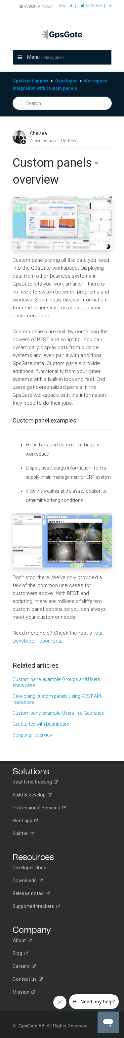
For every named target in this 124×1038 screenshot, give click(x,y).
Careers (22, 966)
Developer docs (29, 868)
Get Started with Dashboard (41, 724)
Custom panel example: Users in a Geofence (58, 713)
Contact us (25, 979)
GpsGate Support (30, 80)
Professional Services (37, 808)
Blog (18, 953)
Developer (66, 80)
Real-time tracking (33, 782)
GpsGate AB (31, 1025)
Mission (22, 992)
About (20, 940)
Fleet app (23, 821)
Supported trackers (34, 906)
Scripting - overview (33, 735)
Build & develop (30, 795)
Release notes (29, 893)
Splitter (21, 833)
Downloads (25, 880)
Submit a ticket (38, 6)
